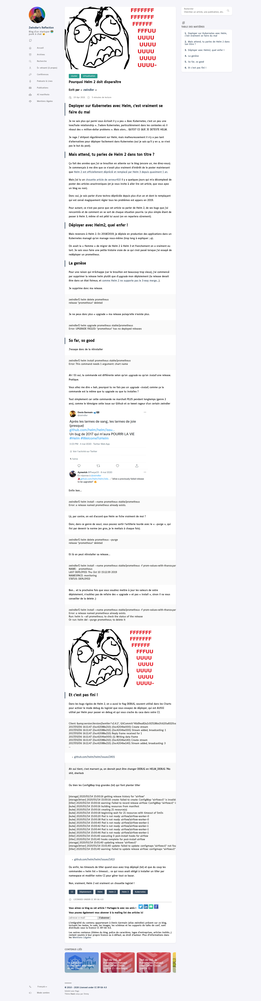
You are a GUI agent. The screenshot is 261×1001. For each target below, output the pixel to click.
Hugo (77, 991)
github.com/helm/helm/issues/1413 (94, 859)
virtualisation (89, 76)
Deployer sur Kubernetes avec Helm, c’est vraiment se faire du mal (206, 34)
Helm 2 (112, 892)
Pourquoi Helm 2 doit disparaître (95, 82)
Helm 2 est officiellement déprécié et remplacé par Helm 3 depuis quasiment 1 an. (121, 172)
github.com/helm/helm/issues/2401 (94, 757)
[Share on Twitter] (141, 908)
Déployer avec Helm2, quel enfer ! (206, 50)
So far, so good (196, 62)
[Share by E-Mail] (151, 908)
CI (72, 892)
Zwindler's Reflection (41, 28)
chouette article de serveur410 (103, 180)
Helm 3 (125, 892)
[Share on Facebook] (156, 908)
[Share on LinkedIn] (146, 908)
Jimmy (86, 994)
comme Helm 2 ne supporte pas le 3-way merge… (130, 281)
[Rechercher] (228, 11)
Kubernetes (140, 892)
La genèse (193, 56)
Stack (73, 994)
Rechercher (189, 9)
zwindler (88, 90)
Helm (100, 892)
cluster (74, 76)
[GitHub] (30, 41)
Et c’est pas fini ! (197, 68)
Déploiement (85, 892)
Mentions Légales (82, 937)
